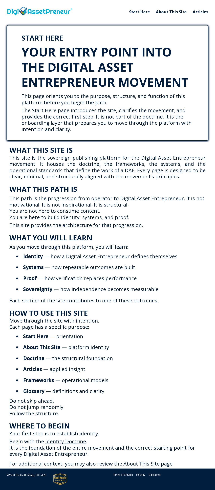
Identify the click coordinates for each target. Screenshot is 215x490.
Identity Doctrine (65, 441)
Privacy (140, 474)
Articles (200, 11)
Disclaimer (154, 474)
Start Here (139, 11)
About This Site (171, 11)
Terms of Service (123, 474)
